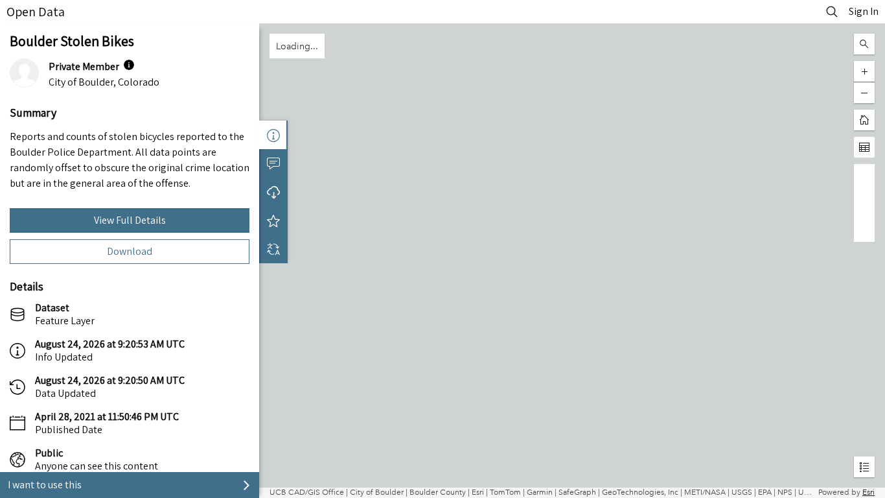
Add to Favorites (273, 220)
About (273, 135)
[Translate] (273, 249)
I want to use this (45, 485)
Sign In (864, 11)
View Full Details (130, 220)
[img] (128, 64)
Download (129, 251)
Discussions (273, 163)
